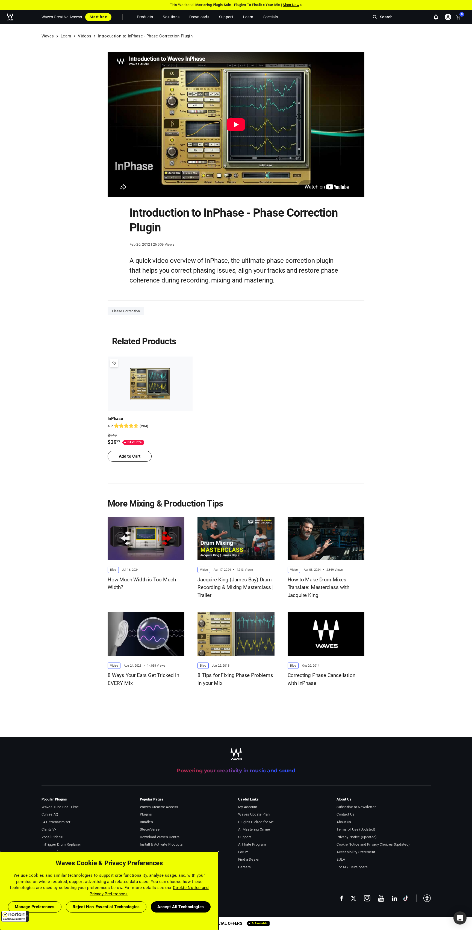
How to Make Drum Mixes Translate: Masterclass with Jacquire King (318, 587)
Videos (84, 36)
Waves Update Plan (254, 814)
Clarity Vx (49, 829)
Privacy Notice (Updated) (357, 837)
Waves (48, 36)
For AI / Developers (352, 867)
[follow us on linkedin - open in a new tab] (394, 898)
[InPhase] (150, 384)
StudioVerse (150, 829)
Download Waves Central (160, 837)
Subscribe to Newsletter (356, 807)
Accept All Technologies (180, 906)
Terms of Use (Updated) (356, 829)
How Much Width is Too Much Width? (142, 583)
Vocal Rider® (52, 837)
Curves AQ (50, 814)
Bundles (146, 822)
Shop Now (291, 5)
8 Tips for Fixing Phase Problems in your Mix (235, 679)
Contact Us (345, 814)
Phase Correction (126, 311)
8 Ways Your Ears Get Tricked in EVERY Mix (143, 679)
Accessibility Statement (356, 852)
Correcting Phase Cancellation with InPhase (321, 679)
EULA (341, 859)
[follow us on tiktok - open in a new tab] (406, 898)
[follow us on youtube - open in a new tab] (381, 898)
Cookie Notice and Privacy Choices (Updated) (373, 844)
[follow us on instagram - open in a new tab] (367, 898)
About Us (344, 822)
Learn (66, 36)
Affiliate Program (252, 844)
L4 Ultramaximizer (56, 822)
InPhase (115, 418)
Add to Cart (129, 456)
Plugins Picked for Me (256, 822)
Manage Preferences (34, 906)
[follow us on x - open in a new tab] (353, 898)
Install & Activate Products (161, 844)
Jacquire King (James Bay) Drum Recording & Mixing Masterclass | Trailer (235, 587)
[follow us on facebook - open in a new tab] (341, 898)
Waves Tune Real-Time (60, 807)
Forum (243, 852)
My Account (247, 807)
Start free (98, 17)
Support (244, 837)
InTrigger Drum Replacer (61, 844)
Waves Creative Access (62, 17)
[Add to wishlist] (114, 363)
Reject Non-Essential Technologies (106, 906)
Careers (244, 867)
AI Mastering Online (254, 829)
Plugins (146, 814)
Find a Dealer (248, 859)
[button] (15, 916)
